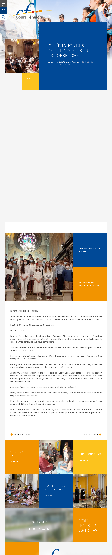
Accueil (51, 62)
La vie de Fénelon (63, 62)
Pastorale (75, 62)
